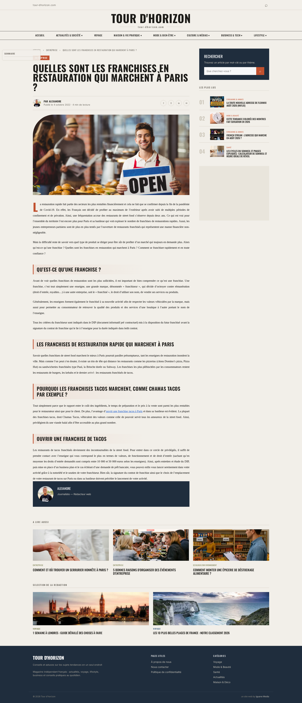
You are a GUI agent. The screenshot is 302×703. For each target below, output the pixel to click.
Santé (216, 671)
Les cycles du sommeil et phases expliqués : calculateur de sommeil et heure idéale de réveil (246, 153)
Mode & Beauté (222, 666)
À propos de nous (161, 661)
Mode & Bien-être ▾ (164, 35)
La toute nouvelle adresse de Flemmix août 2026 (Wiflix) (246, 104)
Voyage (98, 35)
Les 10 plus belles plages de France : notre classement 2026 (191, 633)
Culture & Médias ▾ (198, 35)
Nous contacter (160, 666)
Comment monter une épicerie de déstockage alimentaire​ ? (223, 572)
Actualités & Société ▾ (69, 35)
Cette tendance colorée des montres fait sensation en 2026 (246, 120)
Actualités (219, 677)
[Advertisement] (234, 193)
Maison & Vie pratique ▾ (128, 35)
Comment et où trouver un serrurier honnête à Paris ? (70, 570)
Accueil (40, 35)
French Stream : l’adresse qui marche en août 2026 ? (246, 136)
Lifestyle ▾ (260, 35)
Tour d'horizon (151, 18)
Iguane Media (262, 696)
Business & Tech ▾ (231, 35)
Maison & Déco (221, 682)
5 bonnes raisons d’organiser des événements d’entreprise (144, 572)
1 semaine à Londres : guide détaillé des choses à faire (67, 633)
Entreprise (51, 50)
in (178, 103)
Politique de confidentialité (166, 671)
